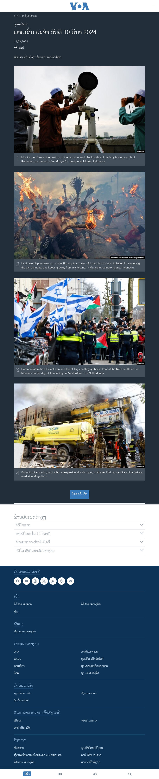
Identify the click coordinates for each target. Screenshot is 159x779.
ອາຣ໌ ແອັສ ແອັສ (22, 728)
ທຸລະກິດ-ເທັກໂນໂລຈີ (92, 659)
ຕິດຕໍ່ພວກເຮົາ (21, 700)
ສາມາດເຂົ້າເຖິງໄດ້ (90, 762)
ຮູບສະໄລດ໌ (20, 24)
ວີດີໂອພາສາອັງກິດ (91, 604)
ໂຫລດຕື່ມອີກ (79, 494)
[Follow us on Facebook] (17, 581)
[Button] (19, 48)
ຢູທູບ (16, 611)
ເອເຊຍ (17, 659)
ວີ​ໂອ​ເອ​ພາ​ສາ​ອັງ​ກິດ (24, 762)
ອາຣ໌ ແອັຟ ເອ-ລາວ (91, 755)
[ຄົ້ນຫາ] (130, 774)
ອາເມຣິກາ (19, 666)
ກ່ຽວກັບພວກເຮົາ (22, 693)
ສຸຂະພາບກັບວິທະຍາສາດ (94, 666)
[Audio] (95, 774)
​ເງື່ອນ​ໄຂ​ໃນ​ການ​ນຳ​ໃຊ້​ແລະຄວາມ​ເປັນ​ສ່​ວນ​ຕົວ (38, 755)
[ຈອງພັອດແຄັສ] (70, 581)
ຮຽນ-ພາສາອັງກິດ (90, 673)
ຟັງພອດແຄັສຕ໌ (89, 693)
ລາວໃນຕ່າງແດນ (90, 652)
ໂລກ (16, 673)
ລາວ (16, 652)
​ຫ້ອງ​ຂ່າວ (19, 748)
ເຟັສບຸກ (18, 721)
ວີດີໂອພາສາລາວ (23, 604)
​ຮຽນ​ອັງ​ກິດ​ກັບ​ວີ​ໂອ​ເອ (92, 748)
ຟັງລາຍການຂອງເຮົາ (25, 631)
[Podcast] (61, 581)
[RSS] (53, 581)
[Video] (60, 774)
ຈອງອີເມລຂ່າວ (89, 721)
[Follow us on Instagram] (35, 581)
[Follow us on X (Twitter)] (44, 581)
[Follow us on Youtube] (26, 581)
